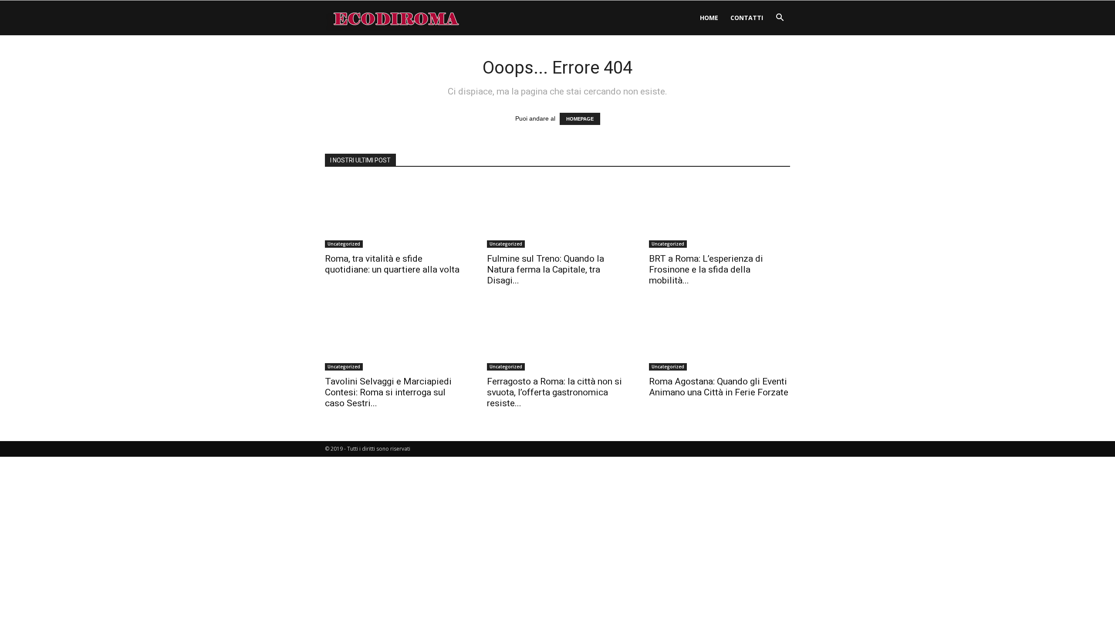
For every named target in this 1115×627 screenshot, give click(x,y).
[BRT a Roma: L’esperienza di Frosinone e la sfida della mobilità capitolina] (719, 213)
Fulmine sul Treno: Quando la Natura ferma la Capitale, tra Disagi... (545, 269)
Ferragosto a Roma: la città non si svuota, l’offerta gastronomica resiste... (554, 392)
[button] (779, 18)
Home (709, 17)
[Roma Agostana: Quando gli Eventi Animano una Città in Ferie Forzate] (719, 336)
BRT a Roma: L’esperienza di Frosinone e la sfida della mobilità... (706, 269)
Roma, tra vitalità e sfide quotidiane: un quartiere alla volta (392, 264)
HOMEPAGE (580, 118)
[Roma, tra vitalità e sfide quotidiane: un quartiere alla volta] (395, 213)
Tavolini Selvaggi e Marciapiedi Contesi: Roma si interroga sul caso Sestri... (388, 392)
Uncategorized (344, 244)
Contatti (746, 17)
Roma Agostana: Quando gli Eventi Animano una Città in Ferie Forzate (718, 387)
